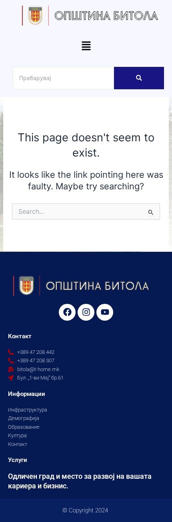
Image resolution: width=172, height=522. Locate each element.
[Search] (139, 78)
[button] (86, 46)
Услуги (17, 460)
